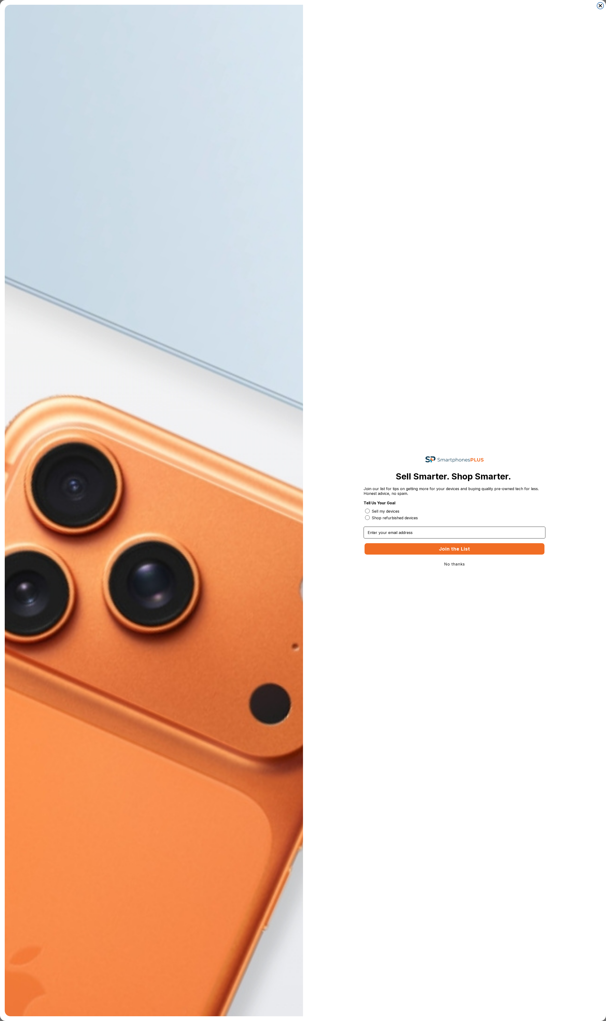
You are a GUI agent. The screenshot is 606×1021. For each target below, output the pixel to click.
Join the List (454, 549)
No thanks (454, 564)
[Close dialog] (600, 5)
